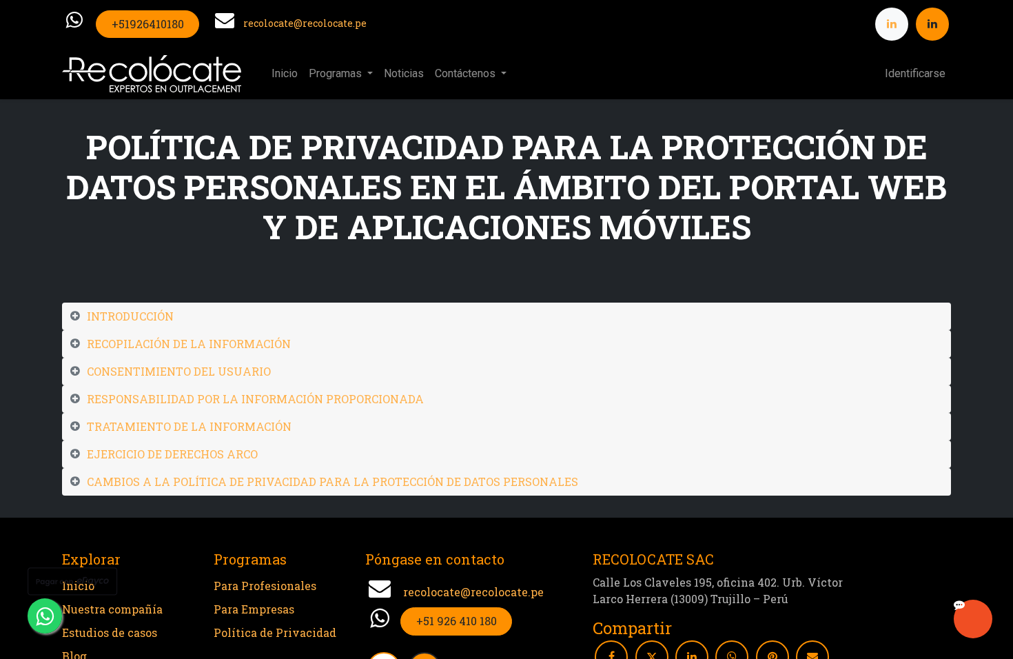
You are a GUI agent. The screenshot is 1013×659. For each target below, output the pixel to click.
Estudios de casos (109, 632)
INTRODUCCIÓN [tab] (130, 316)
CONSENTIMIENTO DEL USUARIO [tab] (179, 371)
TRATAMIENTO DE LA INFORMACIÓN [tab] (189, 426)
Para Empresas (254, 609)
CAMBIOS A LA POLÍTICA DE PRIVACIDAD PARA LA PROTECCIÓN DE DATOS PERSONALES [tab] (332, 481)
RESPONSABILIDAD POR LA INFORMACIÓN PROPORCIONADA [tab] (255, 399)
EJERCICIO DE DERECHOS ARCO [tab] (172, 454)
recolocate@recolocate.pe (305, 23)
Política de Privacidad (275, 632)
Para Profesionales (265, 585)
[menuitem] (284, 74)
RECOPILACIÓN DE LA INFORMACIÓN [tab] (189, 343)
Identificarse (915, 73)
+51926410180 (148, 24)
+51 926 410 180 (456, 621)
